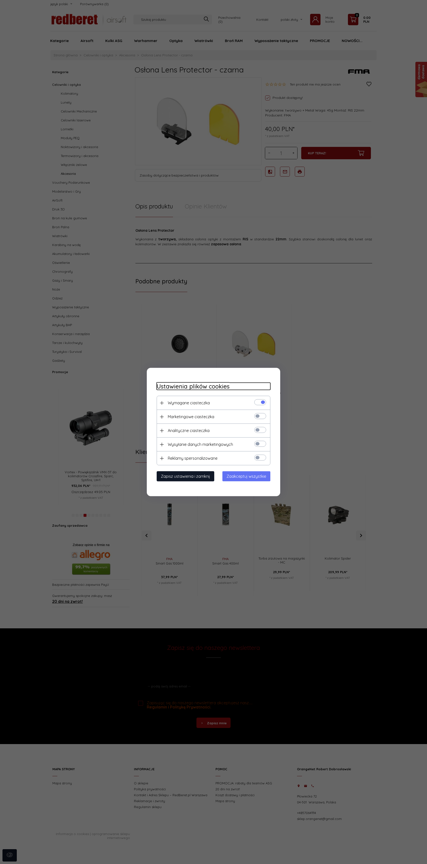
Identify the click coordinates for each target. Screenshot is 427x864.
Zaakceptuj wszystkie (246, 476)
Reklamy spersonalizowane (192, 458)
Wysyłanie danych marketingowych (200, 444)
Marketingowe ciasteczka (191, 416)
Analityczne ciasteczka (189, 430)
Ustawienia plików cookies (193, 386)
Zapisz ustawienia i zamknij (185, 476)
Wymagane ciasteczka (189, 402)
